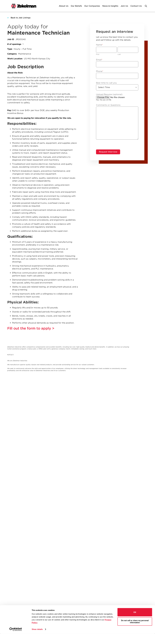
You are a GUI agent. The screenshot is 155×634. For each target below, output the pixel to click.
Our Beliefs (76, 6)
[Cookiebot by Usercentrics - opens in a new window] (15, 629)
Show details (37, 629)
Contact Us (136, 6)
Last (119, 54)
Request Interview (108, 152)
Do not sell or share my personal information (135, 621)
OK (134, 612)
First (97, 54)
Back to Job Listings (21, 18)
